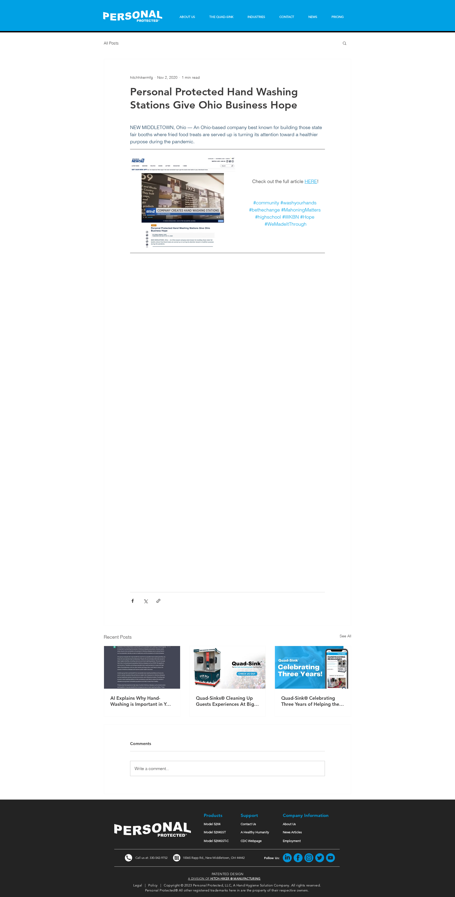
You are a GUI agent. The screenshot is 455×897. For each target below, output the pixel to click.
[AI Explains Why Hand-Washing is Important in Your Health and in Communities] (142, 667)
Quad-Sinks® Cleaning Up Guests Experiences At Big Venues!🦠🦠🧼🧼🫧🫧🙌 (225, 701)
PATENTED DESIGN (228, 874)
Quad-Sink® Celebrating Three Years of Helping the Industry (310, 701)
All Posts (111, 43)
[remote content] (227, 422)
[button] (344, 43)
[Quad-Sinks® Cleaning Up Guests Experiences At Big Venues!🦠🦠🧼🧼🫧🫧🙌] (228, 667)
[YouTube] (330, 857)
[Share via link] (158, 600)
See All (345, 636)
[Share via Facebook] (132, 600)
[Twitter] (319, 857)
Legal (137, 885)
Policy (152, 885)
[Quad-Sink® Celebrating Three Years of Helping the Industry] (313, 667)
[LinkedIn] (287, 857)
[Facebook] (298, 857)
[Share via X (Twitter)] (145, 600)
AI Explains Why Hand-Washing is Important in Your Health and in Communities (142, 701)
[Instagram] (308, 857)
